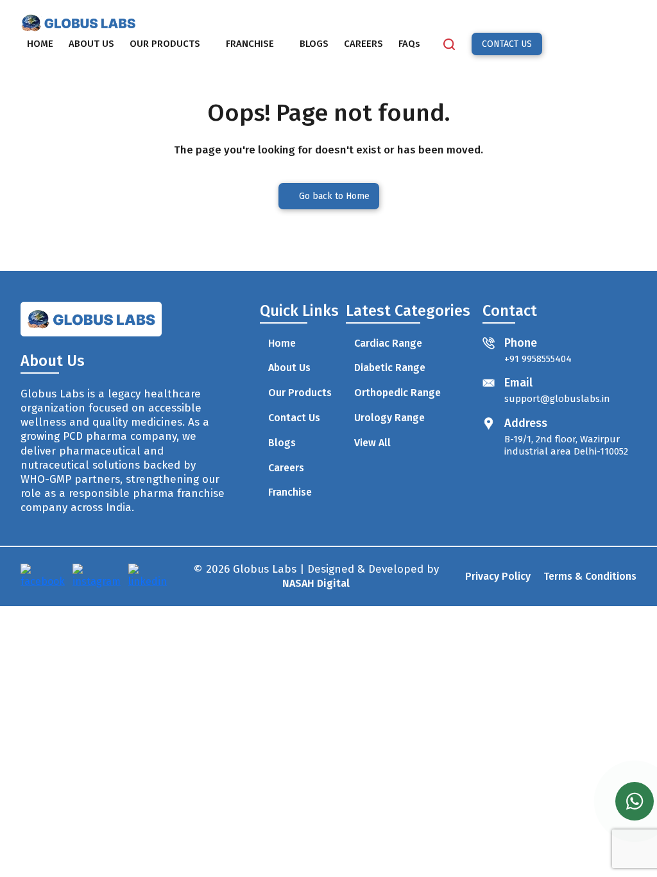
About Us (289, 367)
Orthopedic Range (397, 392)
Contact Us (294, 418)
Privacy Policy (498, 576)
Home (282, 343)
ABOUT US (91, 43)
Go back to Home (334, 196)
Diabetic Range (389, 367)
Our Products (300, 392)
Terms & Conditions (589, 576)
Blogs (282, 443)
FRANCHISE (250, 43)
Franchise (290, 492)
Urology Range (389, 418)
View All (372, 443)
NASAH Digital (316, 583)
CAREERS (363, 43)
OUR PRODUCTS (165, 43)
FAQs (409, 43)
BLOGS (314, 43)
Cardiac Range (388, 343)
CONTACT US (507, 44)
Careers (286, 468)
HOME (40, 43)
